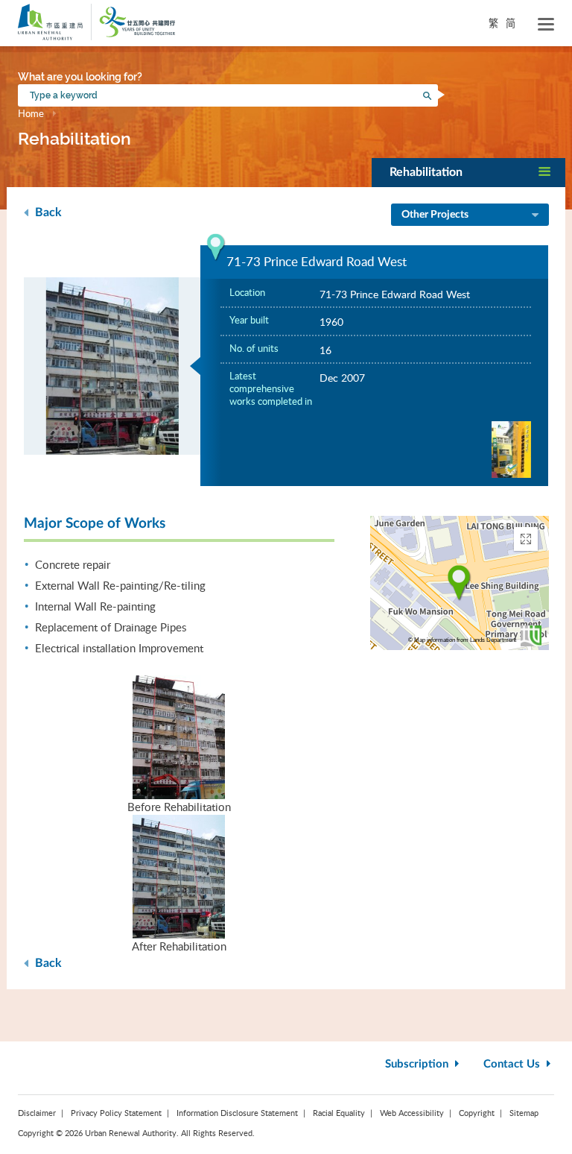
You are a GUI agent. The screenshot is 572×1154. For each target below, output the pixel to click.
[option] (112, 366)
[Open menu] (546, 24)
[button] (468, 172)
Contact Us (513, 1064)
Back (47, 212)
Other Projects (434, 214)
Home (31, 113)
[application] (459, 583)
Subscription (418, 1064)
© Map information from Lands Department (462, 640)
